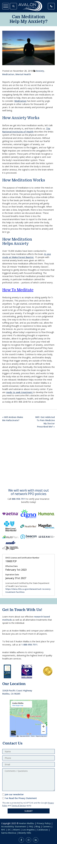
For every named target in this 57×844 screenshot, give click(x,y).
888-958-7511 (19, 498)
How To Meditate (17, 290)
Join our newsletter (14, 794)
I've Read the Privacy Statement (21, 798)
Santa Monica (8, 832)
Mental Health (23, 74)
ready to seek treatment (19, 392)
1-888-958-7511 (29, 644)
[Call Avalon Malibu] (51, 6)
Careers (47, 826)
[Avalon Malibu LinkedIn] (35, 839)
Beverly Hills (24, 832)
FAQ (31, 826)
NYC (3, 829)
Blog (37, 826)
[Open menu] (5, 6)
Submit (28, 811)
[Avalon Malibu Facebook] (21, 839)
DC (9, 829)
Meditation (8, 74)
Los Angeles (28, 829)
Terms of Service (19, 805)
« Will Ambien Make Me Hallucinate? (12, 419)
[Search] (13, 6)
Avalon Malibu (26, 823)
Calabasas (42, 829)
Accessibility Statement (13, 826)
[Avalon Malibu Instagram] (28, 839)
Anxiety (40, 70)
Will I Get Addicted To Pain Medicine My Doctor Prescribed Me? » (45, 422)
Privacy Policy (44, 823)
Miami (16, 829)
